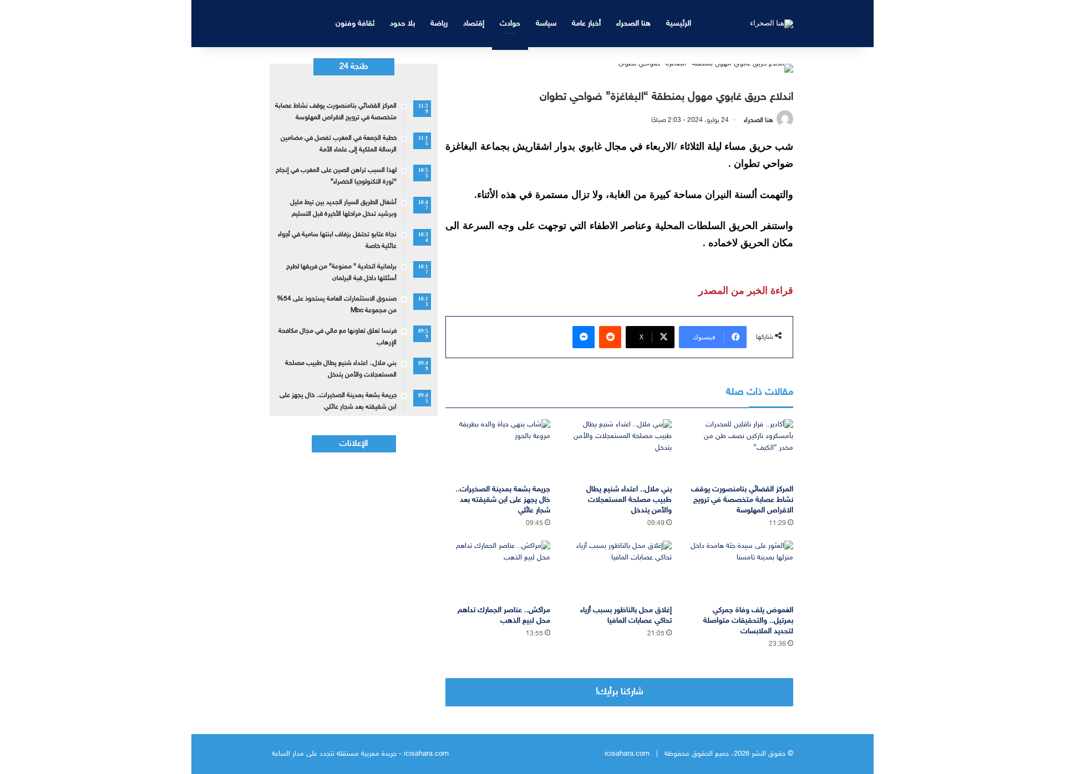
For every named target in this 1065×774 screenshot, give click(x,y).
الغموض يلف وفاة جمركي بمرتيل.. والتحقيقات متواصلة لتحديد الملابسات (748, 620)
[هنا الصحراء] (771, 23)
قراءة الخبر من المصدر (745, 290)
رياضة (439, 23)
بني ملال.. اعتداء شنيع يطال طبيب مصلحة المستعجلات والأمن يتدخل (629, 500)
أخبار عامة (586, 23)
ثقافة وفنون (355, 23)
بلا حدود (402, 23)
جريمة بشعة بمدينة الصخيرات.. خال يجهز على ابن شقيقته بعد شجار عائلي (502, 500)
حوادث (510, 23)
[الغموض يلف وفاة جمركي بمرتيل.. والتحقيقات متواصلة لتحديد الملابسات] (740, 570)
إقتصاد (473, 23)
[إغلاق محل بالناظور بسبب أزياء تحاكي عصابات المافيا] (619, 570)
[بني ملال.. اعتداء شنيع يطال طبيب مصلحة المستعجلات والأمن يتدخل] (619, 448)
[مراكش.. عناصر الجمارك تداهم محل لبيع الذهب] (497, 570)
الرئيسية (678, 23)
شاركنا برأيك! (619, 691)
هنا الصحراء (633, 23)
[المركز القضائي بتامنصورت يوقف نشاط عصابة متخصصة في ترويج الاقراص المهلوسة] (740, 448)
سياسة (546, 23)
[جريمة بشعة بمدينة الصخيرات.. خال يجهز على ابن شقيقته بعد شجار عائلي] (497, 448)
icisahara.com (627, 754)
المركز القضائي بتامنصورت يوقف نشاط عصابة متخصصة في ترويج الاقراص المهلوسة (742, 500)
